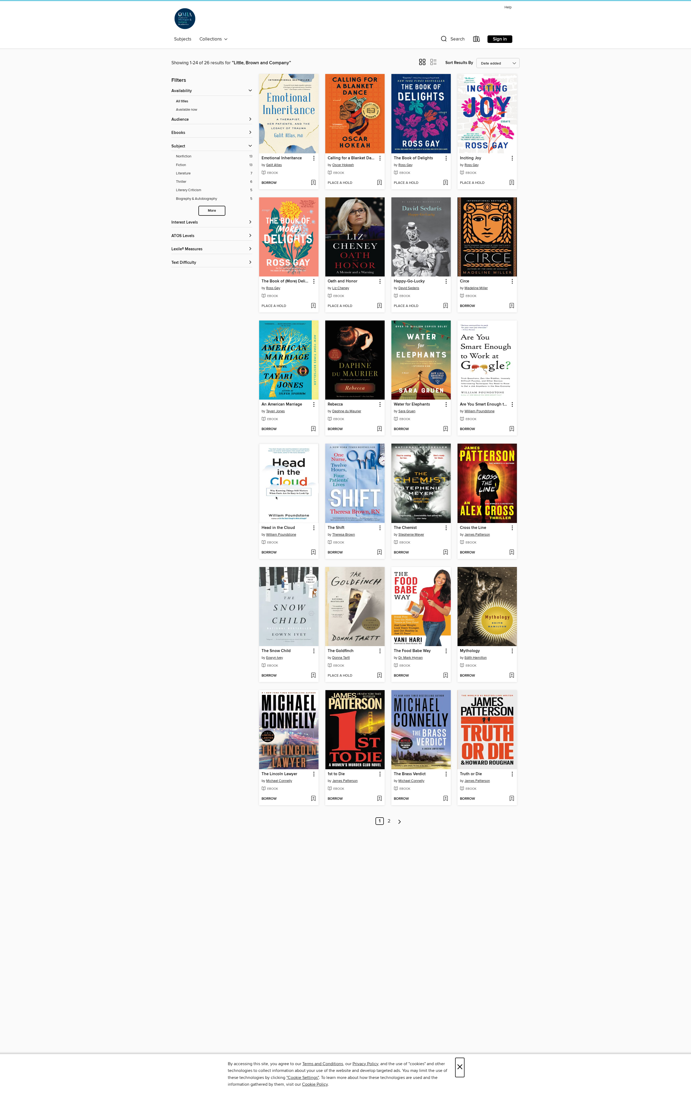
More (212, 210)
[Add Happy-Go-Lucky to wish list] (445, 306)
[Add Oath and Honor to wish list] (379, 306)
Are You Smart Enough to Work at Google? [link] (484, 404)
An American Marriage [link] (282, 404)
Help (508, 7)
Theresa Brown (343, 534)
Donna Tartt (341, 658)
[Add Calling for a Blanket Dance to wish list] (379, 183)
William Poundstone (479, 411)
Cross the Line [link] (473, 527)
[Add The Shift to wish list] (379, 552)
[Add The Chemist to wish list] (445, 552)
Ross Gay (405, 165)
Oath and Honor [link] (342, 281)
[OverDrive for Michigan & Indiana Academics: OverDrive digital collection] (185, 19)
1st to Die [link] (336, 774)
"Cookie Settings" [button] (302, 1077)
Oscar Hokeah (343, 165)
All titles (182, 101)
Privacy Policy (365, 1064)
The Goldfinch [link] (341, 651)
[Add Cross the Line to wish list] (511, 552)
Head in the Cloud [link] (278, 527)
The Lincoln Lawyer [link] (279, 774)
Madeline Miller (476, 288)
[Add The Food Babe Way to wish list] (445, 675)
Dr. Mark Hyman (410, 658)
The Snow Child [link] (276, 651)
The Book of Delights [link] (413, 158)
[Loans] (477, 40)
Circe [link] (464, 281)
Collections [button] (211, 39)
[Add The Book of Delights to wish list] (445, 183)
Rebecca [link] (335, 404)
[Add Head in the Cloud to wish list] (313, 552)
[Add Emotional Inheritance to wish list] (313, 183)
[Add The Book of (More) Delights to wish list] (313, 306)
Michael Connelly (279, 781)
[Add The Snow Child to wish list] (313, 675)
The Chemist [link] (405, 527)
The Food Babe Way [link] (412, 651)
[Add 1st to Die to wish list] (379, 798)
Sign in (500, 39)
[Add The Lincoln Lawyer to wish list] (313, 798)
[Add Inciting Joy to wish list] (511, 183)
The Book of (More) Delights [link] (286, 281)
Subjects (182, 39)
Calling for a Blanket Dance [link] (352, 158)
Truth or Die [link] (471, 774)
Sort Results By (459, 62)
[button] (452, 40)
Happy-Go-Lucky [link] (409, 281)
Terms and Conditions (322, 1064)
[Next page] (399, 821)
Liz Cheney (340, 288)
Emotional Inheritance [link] (282, 158)
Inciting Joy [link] (470, 158)
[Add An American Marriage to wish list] (313, 429)
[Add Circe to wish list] (511, 306)
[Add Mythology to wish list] (511, 675)
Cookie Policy (315, 1084)
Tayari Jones (275, 411)
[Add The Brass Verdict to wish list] (445, 798)
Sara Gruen (406, 411)
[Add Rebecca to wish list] (379, 429)
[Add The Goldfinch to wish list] (379, 675)
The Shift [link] (336, 527)
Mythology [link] (470, 651)
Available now (186, 109)
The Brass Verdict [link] (410, 774)
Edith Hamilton (476, 658)
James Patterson (477, 534)
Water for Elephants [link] (412, 404)
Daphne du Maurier (346, 411)
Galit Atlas (274, 165)
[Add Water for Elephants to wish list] (445, 429)
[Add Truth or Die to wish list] (511, 798)
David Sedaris (408, 288)
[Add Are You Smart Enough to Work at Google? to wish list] (511, 429)
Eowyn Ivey (274, 658)
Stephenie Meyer (411, 534)
